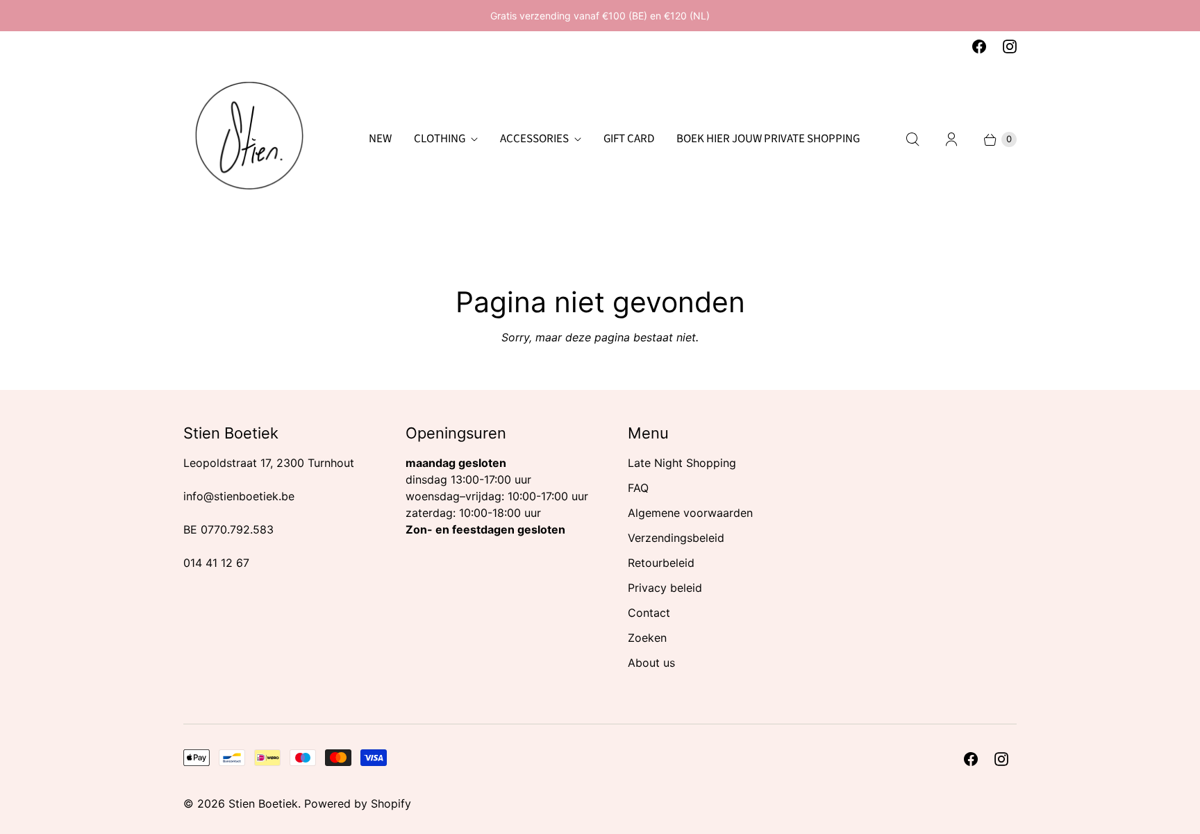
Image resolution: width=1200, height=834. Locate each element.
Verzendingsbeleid (676, 538)
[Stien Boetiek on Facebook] (979, 46)
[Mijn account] (951, 139)
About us (651, 663)
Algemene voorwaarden (690, 513)
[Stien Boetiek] (249, 139)
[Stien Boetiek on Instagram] (1009, 46)
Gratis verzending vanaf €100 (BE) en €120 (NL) (600, 16)
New (380, 138)
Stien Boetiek (263, 803)
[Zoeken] (912, 139)
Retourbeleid (661, 563)
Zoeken (647, 638)
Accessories (534, 138)
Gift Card (628, 138)
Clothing (439, 138)
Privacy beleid (665, 588)
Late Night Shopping (682, 463)
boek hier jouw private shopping (768, 138)
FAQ (638, 488)
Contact (649, 613)
